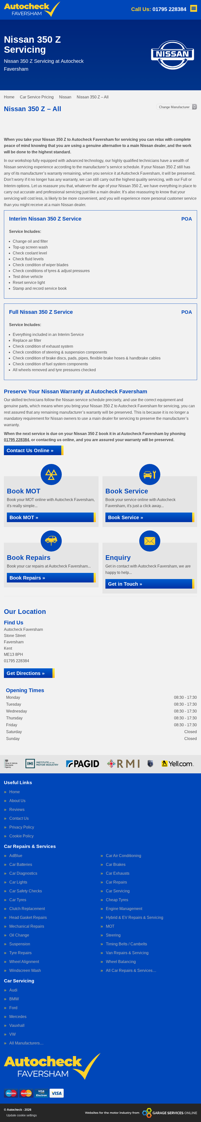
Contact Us (19, 818)
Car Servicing (118, 891)
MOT (110, 926)
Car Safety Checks (25, 891)
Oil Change (19, 935)
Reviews (17, 810)
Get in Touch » (125, 584)
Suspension (19, 944)
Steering (113, 935)
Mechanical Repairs (26, 926)
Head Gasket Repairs (28, 918)
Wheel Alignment (24, 962)
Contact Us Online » (30, 450)
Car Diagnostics (23, 873)
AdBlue (15, 856)
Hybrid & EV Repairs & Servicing (134, 918)
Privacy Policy (21, 827)
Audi (13, 990)
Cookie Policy (21, 836)
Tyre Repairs (20, 953)
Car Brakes (116, 865)
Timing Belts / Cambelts (126, 944)
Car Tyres (17, 900)
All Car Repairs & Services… (131, 971)
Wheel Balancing (121, 962)
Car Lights (18, 882)
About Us (17, 801)
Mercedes (17, 1017)
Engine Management (124, 909)
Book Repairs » (27, 578)
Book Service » (125, 517)
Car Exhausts (117, 873)
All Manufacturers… (26, 1043)
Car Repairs (116, 882)
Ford (13, 1008)
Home (14, 792)
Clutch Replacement (27, 909)
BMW (14, 999)
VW (12, 1034)
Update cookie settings (21, 1115)
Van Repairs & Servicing (127, 953)
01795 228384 (158, 9)
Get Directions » (26, 673)
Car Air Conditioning (123, 856)
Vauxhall (17, 1026)
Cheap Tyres (117, 900)
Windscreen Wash (25, 971)
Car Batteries (20, 865)
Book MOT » (24, 517)
